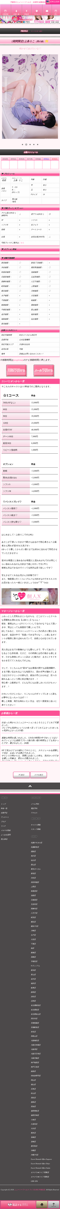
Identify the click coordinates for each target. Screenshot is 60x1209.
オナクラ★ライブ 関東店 (40, 1172)
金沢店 (33, 979)
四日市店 (34, 1018)
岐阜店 (33, 988)
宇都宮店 (34, 961)
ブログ (3, 821)
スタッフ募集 (35, 829)
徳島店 (33, 1102)
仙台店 (33, 860)
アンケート (5, 817)
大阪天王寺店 (35, 1054)
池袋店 (33, 895)
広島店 (33, 1089)
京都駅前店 (35, 1027)
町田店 (33, 917)
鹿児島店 (34, 1146)
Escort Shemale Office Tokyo (40, 1163)
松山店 (33, 1093)
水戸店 (33, 935)
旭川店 (33, 856)
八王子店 (34, 913)
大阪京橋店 (35, 1058)
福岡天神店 (35, 1115)
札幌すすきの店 (36, 843)
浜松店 (33, 996)
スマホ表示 (38, 775)
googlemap (18, 360)
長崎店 (33, 1137)
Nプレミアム (35, 966)
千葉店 (33, 944)
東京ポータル (35, 869)
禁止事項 (4, 839)
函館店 (33, 851)
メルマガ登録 (5, 830)
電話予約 (34, 808)
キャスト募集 (35, 825)
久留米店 (34, 1124)
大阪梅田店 (35, 1040)
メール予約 (35, 804)
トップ (3, 804)
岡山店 (33, 1080)
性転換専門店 (35, 1076)
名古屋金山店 (35, 1014)
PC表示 (21, 775)
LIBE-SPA (34, 1181)
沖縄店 (33, 1150)
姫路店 (33, 1071)
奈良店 (33, 1032)
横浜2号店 (34, 926)
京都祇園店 (35, 1023)
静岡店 (33, 992)
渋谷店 (33, 878)
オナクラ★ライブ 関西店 (40, 1177)
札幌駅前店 (35, 847)
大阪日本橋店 (35, 1045)
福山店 (33, 1084)
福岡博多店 (35, 1111)
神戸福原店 (35, 1062)
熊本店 (33, 1133)
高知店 (33, 1106)
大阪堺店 (34, 1049)
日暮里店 (34, 900)
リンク (3, 826)
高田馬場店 (35, 882)
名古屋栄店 (35, 1010)
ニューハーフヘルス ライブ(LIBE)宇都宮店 (29, 1190)
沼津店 (33, 1001)
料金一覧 (4, 808)
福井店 (33, 983)
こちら (21, 243)
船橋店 (33, 952)
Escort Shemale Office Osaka (40, 1168)
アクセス (34, 813)
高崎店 (33, 957)
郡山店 (33, 864)
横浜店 (33, 922)
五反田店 (34, 904)
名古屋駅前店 (35, 1005)
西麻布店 (34, 908)
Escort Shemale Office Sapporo (41, 1159)
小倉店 (33, 1119)
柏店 (32, 948)
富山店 (33, 974)
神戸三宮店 (35, 1067)
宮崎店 (33, 1141)
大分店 (33, 1128)
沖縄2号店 (34, 1155)
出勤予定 (4, 813)
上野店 (33, 886)
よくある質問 (5, 835)
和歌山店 (34, 1036)
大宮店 (33, 939)
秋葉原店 (34, 891)
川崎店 (33, 930)
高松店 (33, 1098)
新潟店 (33, 970)
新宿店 (33, 873)
